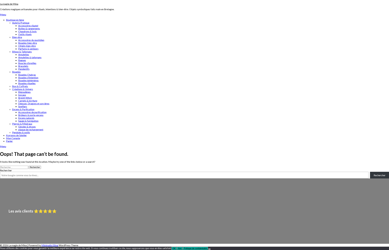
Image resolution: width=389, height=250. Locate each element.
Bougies (16, 71)
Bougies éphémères (28, 80)
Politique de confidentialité (195, 248)
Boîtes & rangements (29, 28)
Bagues (22, 60)
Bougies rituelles (27, 83)
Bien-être (17, 37)
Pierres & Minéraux (22, 123)
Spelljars (22, 106)
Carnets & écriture (27, 100)
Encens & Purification (23, 109)
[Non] (209, 249)
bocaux (22, 94)
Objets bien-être (27, 45)
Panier (9, 141)
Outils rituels (25, 34)
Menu (3, 14)
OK (174, 248)
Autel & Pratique (20, 22)
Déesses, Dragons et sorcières (33, 103)
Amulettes (23, 54)
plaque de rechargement (30, 129)
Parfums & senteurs (28, 48)
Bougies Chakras (27, 74)
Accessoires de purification (32, 112)
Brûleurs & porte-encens (30, 115)
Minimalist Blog (49, 245)
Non (179, 248)
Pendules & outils (21, 132)
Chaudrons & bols (27, 31)
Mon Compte (13, 138)
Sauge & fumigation (28, 120)
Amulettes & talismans (29, 57)
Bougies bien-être (27, 42)
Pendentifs (23, 68)
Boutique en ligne (15, 19)
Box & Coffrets (20, 86)
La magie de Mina (9, 3)
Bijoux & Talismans (22, 51)
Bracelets (23, 66)
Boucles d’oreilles (27, 63)
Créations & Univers (22, 89)
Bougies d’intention (28, 77)
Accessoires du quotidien (31, 40)
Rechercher (6, 170)
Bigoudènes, (24, 92)
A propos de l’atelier (16, 135)
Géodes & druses (27, 126)
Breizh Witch (25, 97)
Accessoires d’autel (28, 25)
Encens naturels (26, 117)
